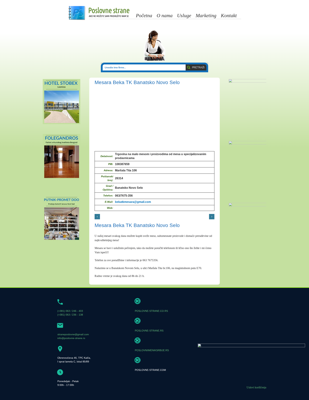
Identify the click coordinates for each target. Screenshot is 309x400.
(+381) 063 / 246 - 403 (70, 310)
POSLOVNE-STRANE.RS (149, 330)
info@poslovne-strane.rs (71, 338)
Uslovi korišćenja (256, 387)
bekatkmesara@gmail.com (133, 201)
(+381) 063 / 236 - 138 (70, 314)
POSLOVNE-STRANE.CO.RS (151, 310)
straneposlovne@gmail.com (73, 334)
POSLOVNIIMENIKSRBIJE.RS (152, 350)
